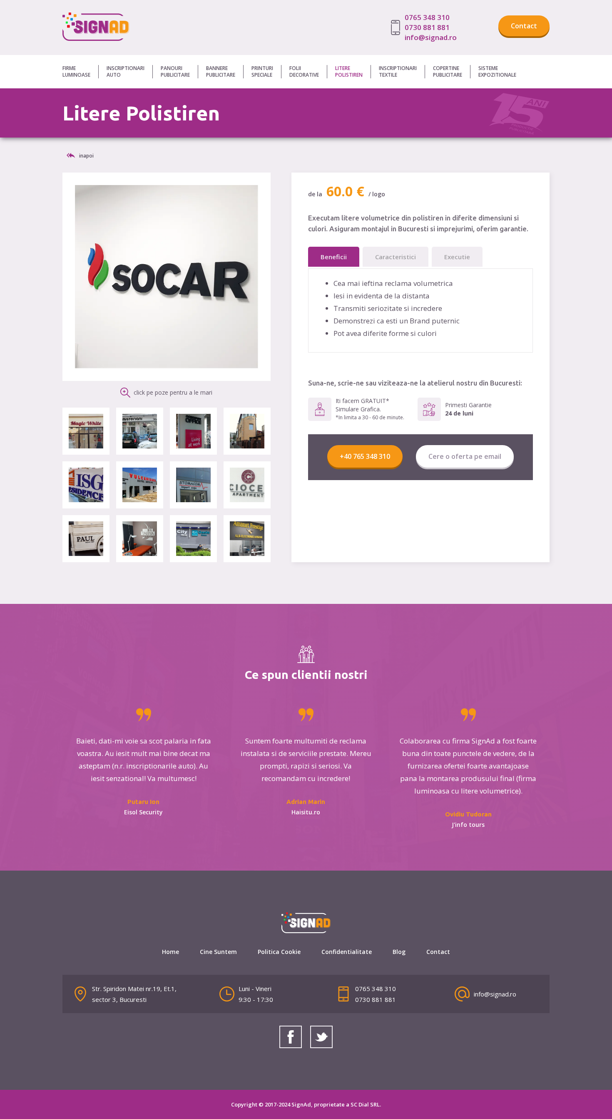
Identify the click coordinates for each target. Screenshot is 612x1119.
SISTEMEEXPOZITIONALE (497, 71)
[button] (80, 71)
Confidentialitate (346, 952)
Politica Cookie (279, 952)
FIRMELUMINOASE (76, 71)
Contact (524, 25)
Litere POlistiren (349, 71)
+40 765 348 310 (365, 456)
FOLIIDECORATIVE (304, 71)
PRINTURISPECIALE (262, 71)
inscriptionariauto (125, 71)
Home (170, 952)
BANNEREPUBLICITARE (220, 71)
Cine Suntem (218, 952)
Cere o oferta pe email (464, 456)
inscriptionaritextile (398, 71)
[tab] (333, 257)
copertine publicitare (447, 71)
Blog (399, 952)
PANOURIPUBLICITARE (175, 71)
